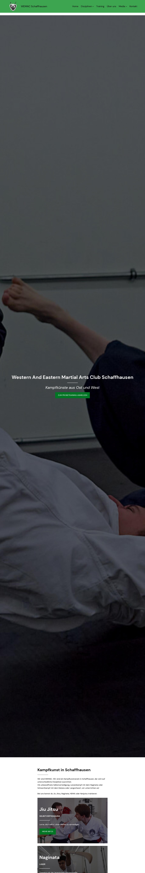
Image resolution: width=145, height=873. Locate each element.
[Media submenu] (126, 6)
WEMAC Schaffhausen (34, 6)
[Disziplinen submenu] (93, 6)
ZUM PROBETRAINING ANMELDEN (72, 395)
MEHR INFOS (47, 831)
